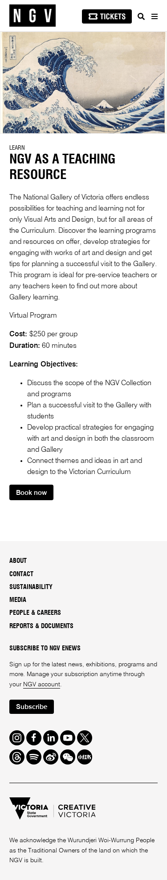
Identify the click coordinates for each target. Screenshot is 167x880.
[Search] (141, 16)
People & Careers (35, 613)
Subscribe (31, 707)
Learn (17, 148)
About (18, 561)
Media (17, 600)
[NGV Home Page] (32, 15)
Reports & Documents (41, 626)
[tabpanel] (83, 83)
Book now (31, 493)
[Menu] (154, 16)
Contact (21, 574)
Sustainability (31, 587)
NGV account (41, 684)
